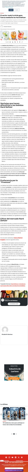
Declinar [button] (16, 9)
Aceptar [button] (11, 9)
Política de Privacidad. (9, 7)
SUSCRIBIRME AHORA (14, 303)
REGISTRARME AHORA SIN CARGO (14, 470)
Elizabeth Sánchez (7, 26)
